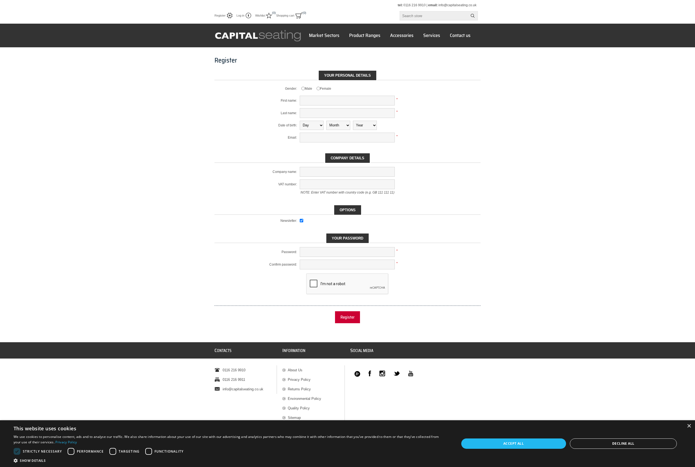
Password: (289, 252)
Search (473, 15)
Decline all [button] (623, 443)
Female (325, 89)
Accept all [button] (513, 443)
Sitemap (294, 418)
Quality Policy (299, 408)
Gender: (291, 89)
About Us (295, 370)
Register (220, 15)
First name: (289, 100)
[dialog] (347, 443)
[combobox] (434, 15)
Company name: (285, 172)
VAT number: (287, 184)
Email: (292, 137)
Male (308, 89)
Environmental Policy (304, 399)
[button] (230, 460)
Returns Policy (299, 389)
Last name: (289, 113)
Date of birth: (287, 125)
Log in (240, 15)
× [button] (689, 426)
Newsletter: (288, 221)
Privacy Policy (299, 380)
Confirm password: (283, 264)
